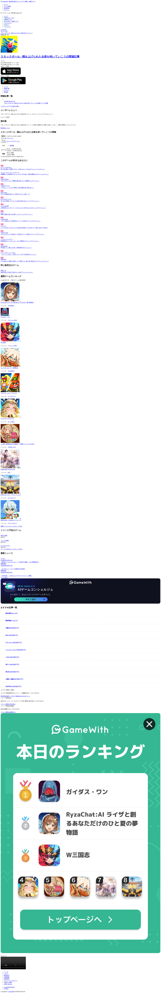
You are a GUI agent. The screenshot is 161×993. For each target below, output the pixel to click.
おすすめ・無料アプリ (12, 21)
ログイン (6, 10)
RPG (9, 472)
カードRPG (11, 421)
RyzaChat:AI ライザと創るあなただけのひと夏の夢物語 (17, 302)
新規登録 (6, 8)
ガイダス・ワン (5, 317)
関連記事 (6, 88)
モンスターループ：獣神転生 (9, 368)
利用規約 (6, 979)
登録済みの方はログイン (22, 696)
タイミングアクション (13, 141)
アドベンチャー (12, 523)
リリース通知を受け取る (8, 704)
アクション (10, 138)
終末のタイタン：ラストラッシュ (11, 494)
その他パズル (12, 447)
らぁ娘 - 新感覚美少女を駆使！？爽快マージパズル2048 (17, 444)
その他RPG (11, 305)
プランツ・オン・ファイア (9, 393)
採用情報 (6, 977)
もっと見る (4, 577)
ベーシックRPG (12, 345)
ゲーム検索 (7, 6)
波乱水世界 (4, 535)
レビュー (6, 90)
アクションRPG (12, 320)
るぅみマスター (5, 545)
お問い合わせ (8, 984)
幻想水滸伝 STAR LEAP (8, 469)
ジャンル (8, 26)
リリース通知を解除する (8, 712)
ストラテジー (12, 396)
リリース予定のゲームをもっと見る (11, 549)
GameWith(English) (9, 987)
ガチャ (7, 25)
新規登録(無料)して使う (8, 696)
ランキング (8, 23)
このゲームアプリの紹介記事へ (10, 106)
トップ (6, 16)
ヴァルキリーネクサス (7, 418)
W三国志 (3, 342)
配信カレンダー (9, 18)
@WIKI (6, 988)
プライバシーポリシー (10, 980)
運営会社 (6, 975)
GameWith (11, 991)
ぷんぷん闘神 (5, 540)
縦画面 (12, 145)
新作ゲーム (8, 19)
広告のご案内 (8, 982)
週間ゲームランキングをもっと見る (11, 526)
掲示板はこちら (5, 128)
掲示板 (6, 92)
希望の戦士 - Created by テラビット (11, 520)
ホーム (6, 4)
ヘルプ (6, 973)
